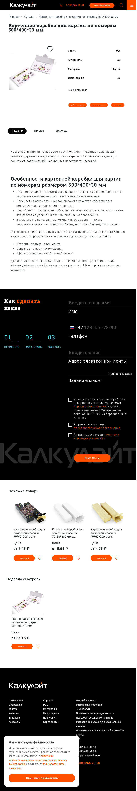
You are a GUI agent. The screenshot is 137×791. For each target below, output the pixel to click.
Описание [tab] (17, 131)
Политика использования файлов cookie (100, 730)
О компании (16, 700)
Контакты (14, 721)
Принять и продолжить (42, 778)
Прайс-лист (50, 717)
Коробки (48, 700)
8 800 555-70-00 (75, 5)
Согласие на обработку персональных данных (98, 724)
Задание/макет (85, 380)
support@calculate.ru (88, 755)
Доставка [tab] (62, 131)
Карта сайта (50, 721)
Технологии (83, 709)
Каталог (29, 16)
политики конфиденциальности (96, 436)
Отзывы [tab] (39, 131)
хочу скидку (117, 105)
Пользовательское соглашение (94, 717)
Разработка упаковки (89, 704)
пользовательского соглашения (97, 428)
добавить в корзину (77, 105)
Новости (14, 713)
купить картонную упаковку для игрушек (57, 232)
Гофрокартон (51, 713)
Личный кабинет (86, 700)
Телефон (77, 336)
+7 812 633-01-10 (86, 747)
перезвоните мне (102, 5)
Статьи (80, 734)
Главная (14, 16)
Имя (73, 311)
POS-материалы (50, 706)
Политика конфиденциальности (95, 713)
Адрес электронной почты (97, 361)
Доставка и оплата (15, 706)
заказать (24, 558)
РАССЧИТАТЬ (92, 458)
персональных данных (90, 406)
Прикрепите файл (120, 373)
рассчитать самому (99, 105)
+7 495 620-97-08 (86, 751)
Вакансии (14, 717)
